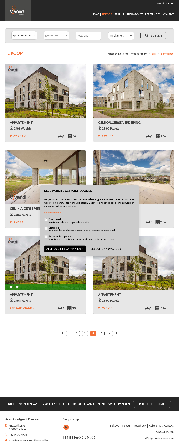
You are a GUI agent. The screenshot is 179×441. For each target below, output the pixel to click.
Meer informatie (52, 212)
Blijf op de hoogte (152, 404)
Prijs (154, 53)
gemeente (167, 53)
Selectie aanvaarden (106, 248)
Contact (168, 14)
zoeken (156, 35)
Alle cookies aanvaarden (65, 248)
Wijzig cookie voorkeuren (159, 438)
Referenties (153, 14)
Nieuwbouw (135, 14)
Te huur (119, 14)
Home (95, 14)
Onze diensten (164, 3)
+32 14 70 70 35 (18, 434)
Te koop (107, 14)
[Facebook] (66, 427)
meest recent (139, 53)
